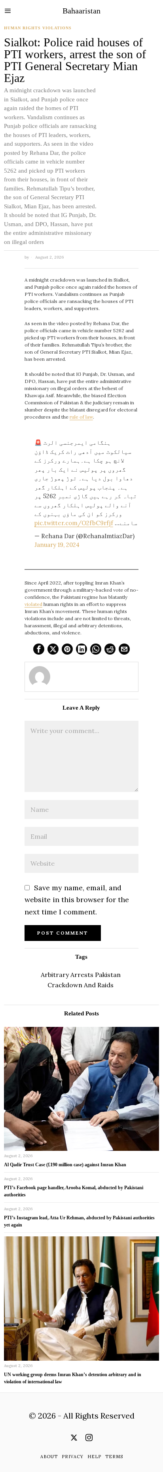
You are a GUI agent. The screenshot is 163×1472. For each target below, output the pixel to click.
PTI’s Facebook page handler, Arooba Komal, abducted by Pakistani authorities (73, 1191)
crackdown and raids (80, 985)
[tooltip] (38, 649)
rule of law (81, 417)
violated (33, 604)
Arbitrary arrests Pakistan (81, 975)
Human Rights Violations (38, 28)
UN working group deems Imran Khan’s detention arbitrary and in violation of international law (72, 1378)
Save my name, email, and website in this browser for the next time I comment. (77, 899)
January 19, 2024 (57, 544)
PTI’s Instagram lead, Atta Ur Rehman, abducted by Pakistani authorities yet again (79, 1221)
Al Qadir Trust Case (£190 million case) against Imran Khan (65, 1164)
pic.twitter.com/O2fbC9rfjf (73, 523)
